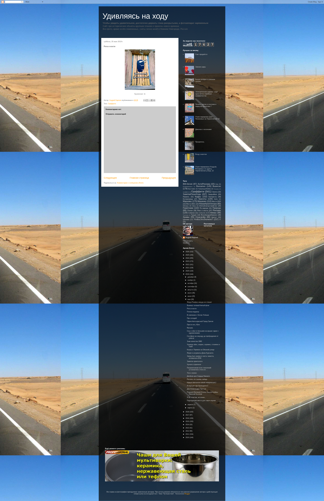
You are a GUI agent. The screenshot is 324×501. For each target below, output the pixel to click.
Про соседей (192, 318)
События (202, 213)
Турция (193, 215)
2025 (188, 255)
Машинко (202, 201)
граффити (186, 192)
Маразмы (187, 201)
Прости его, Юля (193, 325)
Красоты (203, 199)
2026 (188, 252)
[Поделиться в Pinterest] (154, 100)
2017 (188, 415)
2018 (188, 412)
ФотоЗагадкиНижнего (209, 215)
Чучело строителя (194, 364)
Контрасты (213, 197)
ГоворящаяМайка (204, 189)
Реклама (217, 210)
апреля (191, 405)
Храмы (186, 217)
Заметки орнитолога (194, 361)
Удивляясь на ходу (135, 16)
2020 (188, 271)
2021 (188, 268)
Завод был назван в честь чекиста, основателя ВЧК (200, 357)
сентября (191, 286)
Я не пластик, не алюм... (196, 397)
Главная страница (139, 178)
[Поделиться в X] (149, 100)
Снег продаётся (201, 54)
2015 (188, 421)
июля (190, 293)
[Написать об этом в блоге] (147, 100)
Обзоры (186, 206)
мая (189, 299)
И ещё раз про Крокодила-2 (197, 386)
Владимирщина (188, 186)
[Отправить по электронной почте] (144, 100)
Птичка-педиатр (193, 312)
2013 (188, 428)
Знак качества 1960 (194, 341)
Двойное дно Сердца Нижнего (198, 376)
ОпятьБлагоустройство (208, 206)
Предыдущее (169, 178)
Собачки (191, 213)
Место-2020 (216, 201)
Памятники (188, 208)
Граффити (112, 104)
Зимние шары (200, 67)
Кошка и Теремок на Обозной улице (200, 350)
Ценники (186, 219)
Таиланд (185, 215)
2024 (188, 258)
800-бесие (188, 184)
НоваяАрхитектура (208, 204)
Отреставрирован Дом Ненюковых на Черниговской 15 (207, 118)
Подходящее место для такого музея (201, 400)
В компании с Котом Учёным (198, 315)
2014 (188, 424)
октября (191, 283)
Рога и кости (191, 309)
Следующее (110, 178)
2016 (188, 418)
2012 (188, 431)
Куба (216, 199)
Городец (216, 189)
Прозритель (199, 142)
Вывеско (217, 186)
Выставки (191, 189)
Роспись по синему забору (197, 379)
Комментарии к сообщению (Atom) (130, 183)
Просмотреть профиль (188, 242)
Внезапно (200, 186)
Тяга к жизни (192, 373)
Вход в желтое (201, 154)
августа (191, 290)
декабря (191, 277)
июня (190, 296)
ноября (190, 280)
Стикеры (212, 213)
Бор (217, 184)
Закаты (215, 192)
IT (220, 219)
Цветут (214, 217)
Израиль (186, 197)
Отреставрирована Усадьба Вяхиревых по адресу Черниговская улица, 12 (205, 169)
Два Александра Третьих (196, 389)
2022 (188, 264)
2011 (188, 434)
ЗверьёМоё (212, 194)
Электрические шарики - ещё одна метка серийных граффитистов (206, 94)
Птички (190, 210)
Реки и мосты (202, 210)
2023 (188, 261)
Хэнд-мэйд (200, 217)
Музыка (190, 328)
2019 (188, 274)
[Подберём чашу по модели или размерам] (162, 465)
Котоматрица (188, 199)
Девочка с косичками (203, 129)
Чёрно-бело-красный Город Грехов (200, 321)
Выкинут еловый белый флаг (198, 305)
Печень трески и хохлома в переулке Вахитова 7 (205, 105)
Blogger (187, 494)
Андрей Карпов (191, 237)
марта (190, 408)
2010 (188, 437)
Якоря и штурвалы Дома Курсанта (200, 353)
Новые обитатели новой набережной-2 (201, 382)
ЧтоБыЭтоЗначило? (203, 219)
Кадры (198, 197)
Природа (216, 208)
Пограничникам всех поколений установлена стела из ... (199, 369)
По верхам (204, 208)
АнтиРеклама (204, 184)
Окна (194, 206)
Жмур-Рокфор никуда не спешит (199, 302)
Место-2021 (190, 204)
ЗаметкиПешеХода (192, 194)
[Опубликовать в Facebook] (151, 100)
